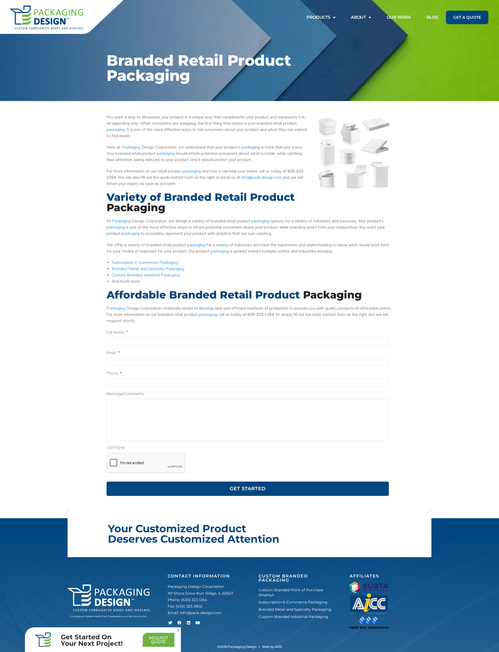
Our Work (399, 17)
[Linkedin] (188, 623)
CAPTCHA (116, 447)
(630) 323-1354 (194, 599)
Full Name (117, 332)
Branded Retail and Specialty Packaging (148, 268)
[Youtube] (197, 623)
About (358, 17)
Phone (114, 373)
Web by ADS (272, 647)
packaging (116, 129)
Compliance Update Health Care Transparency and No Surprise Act (108, 616)
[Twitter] (170, 623)
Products (318, 17)
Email (113, 352)
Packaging (131, 147)
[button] (178, 630)
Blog (432, 17)
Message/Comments (125, 393)
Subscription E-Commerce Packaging (145, 262)
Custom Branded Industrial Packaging (146, 274)
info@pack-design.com (261, 177)
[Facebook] (179, 623)
